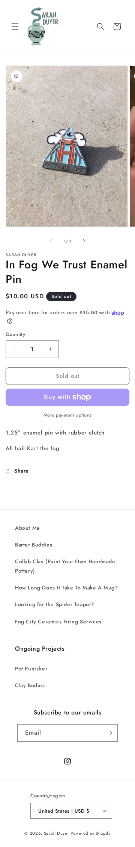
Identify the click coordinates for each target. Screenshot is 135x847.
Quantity (15, 334)
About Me (27, 528)
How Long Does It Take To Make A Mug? (66, 587)
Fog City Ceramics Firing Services (58, 621)
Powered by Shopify (90, 833)
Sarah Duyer (56, 833)
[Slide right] (84, 241)
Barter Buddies (33, 544)
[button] (15, 26)
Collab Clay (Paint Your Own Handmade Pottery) (65, 566)
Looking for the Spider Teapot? (54, 604)
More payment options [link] (68, 415)
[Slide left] (51, 241)
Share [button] (21, 470)
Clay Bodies (30, 685)
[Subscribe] (109, 733)
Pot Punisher (31, 668)
